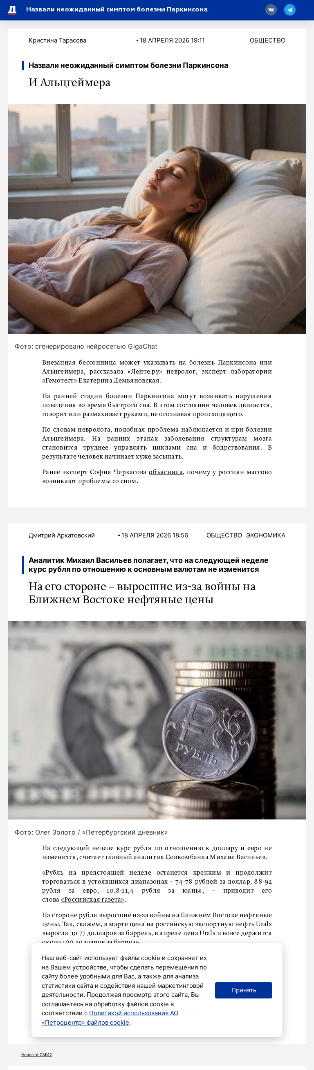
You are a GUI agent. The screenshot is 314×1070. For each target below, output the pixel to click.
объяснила (166, 472)
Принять (243, 990)
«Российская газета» (93, 900)
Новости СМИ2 (36, 1054)
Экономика (265, 535)
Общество (267, 40)
